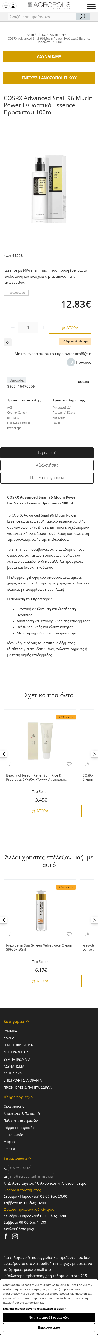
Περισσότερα (49, 1327)
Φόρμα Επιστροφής (19, 1127)
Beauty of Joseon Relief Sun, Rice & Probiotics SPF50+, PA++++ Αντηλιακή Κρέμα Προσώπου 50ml (35, 777)
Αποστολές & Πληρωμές (22, 1113)
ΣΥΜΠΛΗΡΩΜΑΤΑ (17, 1059)
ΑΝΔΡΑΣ (10, 1038)
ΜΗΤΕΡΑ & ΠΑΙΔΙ (16, 1052)
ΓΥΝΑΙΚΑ (10, 1031)
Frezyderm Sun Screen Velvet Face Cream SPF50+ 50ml (39, 948)
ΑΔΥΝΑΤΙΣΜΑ (14, 1066)
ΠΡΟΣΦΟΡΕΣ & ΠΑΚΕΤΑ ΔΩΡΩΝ (28, 1087)
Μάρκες (10, 1141)
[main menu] (91, 6)
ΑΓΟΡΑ (71, 327)
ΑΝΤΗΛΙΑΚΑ (13, 1073)
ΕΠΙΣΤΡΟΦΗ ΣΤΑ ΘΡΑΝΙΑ (23, 1080)
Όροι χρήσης (14, 1106)
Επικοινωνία (13, 1135)
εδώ (40, 1302)
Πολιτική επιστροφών (21, 1120)
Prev (3, 754)
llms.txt (9, 1148)
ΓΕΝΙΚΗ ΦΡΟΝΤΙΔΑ (18, 1045)
